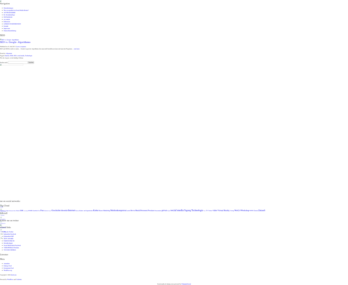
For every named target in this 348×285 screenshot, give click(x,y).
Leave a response (21, 46)
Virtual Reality (224, 210)
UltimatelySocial (186, 284)
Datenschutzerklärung (10, 31)
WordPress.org (8, 270)
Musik (137, 210)
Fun (42, 210)
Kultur (96, 210)
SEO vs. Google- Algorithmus (15, 42)
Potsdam (151, 210)
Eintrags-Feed (8, 266)
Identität (64, 210)
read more (77, 49)
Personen (143, 210)
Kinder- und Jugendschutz (86, 210)
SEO (15, 56)
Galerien (46, 210)
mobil (128, 210)
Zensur (256, 211)
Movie (132, 210)
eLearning (26, 210)
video (214, 210)
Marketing (106, 210)
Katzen (77, 210)
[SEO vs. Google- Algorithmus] (9, 40)
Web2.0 (237, 210)
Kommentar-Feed (9, 268)
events (30, 210)
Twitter (210, 210)
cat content (7, 19)
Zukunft (261, 210)
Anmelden (7, 263)
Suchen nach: (4, 62)
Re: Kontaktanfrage (9, 15)
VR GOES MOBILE (10, 250)
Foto (39, 210)
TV (207, 211)
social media (20, 56)
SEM (11, 56)
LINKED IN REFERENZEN (12, 24)
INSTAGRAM (8, 17)
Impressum (7, 28)
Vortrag (232, 210)
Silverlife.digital (8, 243)
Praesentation (158, 210)
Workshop (245, 210)
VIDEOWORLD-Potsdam (11, 248)
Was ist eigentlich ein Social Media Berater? (16, 10)
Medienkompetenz (118, 210)
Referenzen (7, 21)
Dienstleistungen (8, 8)
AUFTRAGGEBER (9, 12)
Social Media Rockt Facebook (12, 245)
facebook (35, 210)
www (251, 210)
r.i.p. (168, 210)
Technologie (28, 56)
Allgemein (9, 53)
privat (164, 210)
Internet (7, 56)
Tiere (204, 210)
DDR (21, 210)
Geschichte (56, 210)
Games (49, 210)
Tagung (187, 210)
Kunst (101, 210)
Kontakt (6, 26)
